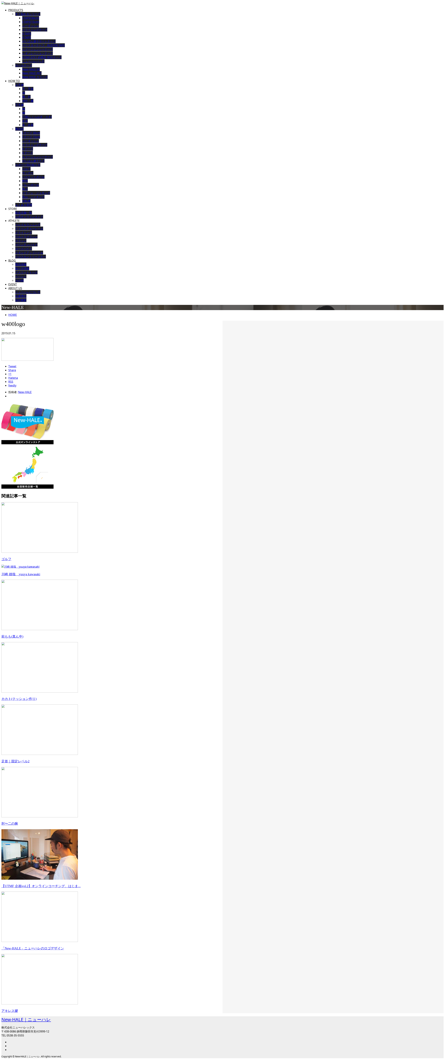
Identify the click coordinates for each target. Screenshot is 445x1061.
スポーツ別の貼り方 (27, 165)
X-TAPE (26, 37)
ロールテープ (23, 65)
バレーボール (30, 185)
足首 (25, 121)
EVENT (12, 284)
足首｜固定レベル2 (15, 761)
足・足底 (27, 125)
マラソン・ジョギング (36, 193)
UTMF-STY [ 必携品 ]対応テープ (42, 57)
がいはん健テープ (33, 161)
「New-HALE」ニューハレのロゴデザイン (32, 948)
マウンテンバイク (26, 244)
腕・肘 (26, 97)
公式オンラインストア (29, 217)
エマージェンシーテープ (37, 157)
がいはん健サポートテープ (39, 41)
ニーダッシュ (30, 25)
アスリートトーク (26, 272)
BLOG (12, 260)
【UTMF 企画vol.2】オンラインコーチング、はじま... (41, 886)
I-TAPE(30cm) (30, 18)
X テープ (27, 153)
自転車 (26, 201)
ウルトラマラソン (26, 236)
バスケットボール (33, 177)
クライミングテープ (34, 29)
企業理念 (20, 296)
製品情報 (20, 264)
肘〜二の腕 (9, 823)
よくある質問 (23, 205)
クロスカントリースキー (30, 256)
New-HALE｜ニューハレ (26, 1019)
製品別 (19, 129)
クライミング (23, 232)
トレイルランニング (27, 224)
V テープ (27, 149)
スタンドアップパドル (29, 252)
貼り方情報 (22, 268)
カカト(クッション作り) (19, 699)
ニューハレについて (27, 292)
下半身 (19, 105)
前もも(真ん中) (12, 636)
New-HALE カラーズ (35, 77)
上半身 (19, 85)
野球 (25, 181)
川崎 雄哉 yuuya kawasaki (20, 574)
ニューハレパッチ (33, 61)
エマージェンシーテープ (37, 49)
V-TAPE (26, 34)
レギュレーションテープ (37, 53)
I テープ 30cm (31, 133)
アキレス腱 (9, 1011)
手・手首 (27, 89)
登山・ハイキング (33, 197)
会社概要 (20, 300)
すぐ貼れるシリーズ (27, 14)
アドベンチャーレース (29, 228)
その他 (19, 280)
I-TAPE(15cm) (30, 22)
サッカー (27, 173)
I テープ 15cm (31, 137)
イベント (20, 276)
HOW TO (14, 81)
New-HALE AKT (32, 73)
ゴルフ (26, 169)
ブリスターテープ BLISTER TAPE (43, 45)
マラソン (20, 240)
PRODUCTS (15, 10)
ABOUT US (15, 288)
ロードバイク (23, 248)
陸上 (25, 189)
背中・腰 (27, 101)
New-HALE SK (31, 69)
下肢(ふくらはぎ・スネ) (37, 117)
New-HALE (25, 392)
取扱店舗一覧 (23, 213)
